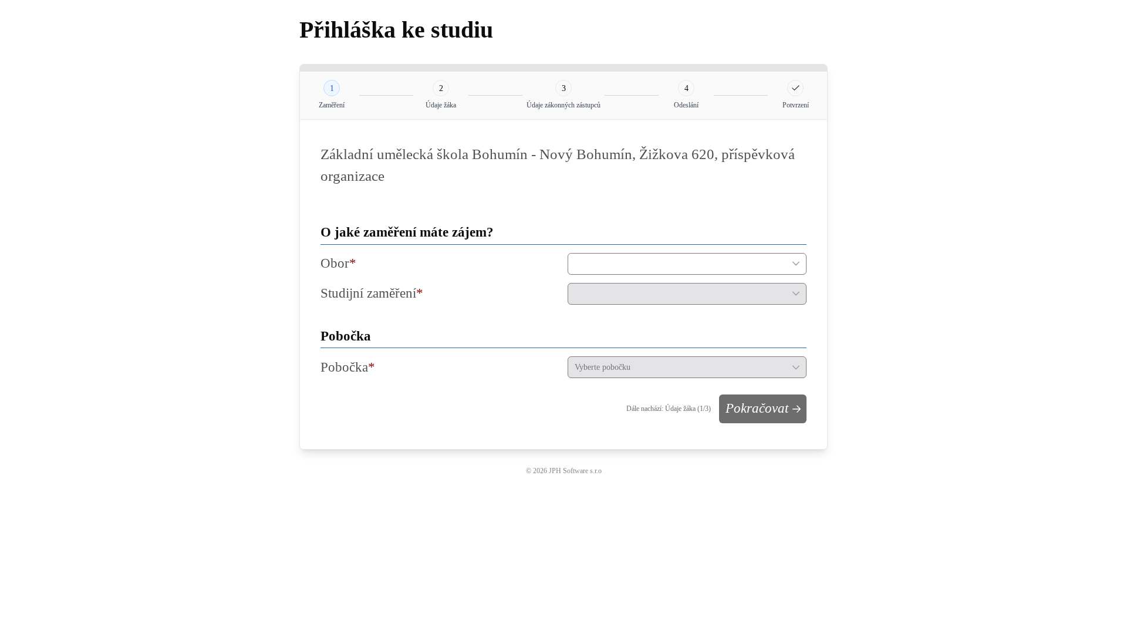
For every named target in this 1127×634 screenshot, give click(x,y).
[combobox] (676, 264)
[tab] (331, 88)
